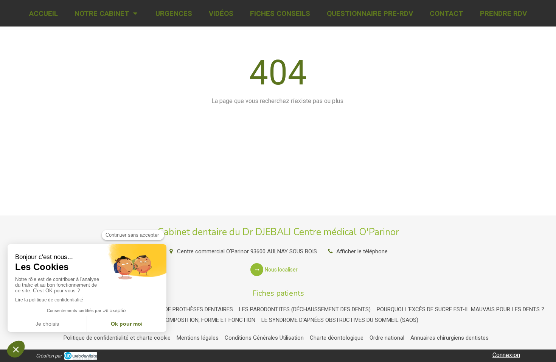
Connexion (506, 355)
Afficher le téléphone (362, 251)
